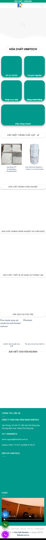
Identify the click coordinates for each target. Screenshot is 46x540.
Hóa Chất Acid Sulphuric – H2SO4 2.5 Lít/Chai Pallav (34, 168)
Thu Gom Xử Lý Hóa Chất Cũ (34, 344)
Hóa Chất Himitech (21, 532)
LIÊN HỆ (23, 529)
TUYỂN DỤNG (39, 529)
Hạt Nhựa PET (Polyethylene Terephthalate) (11, 169)
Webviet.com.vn (23, 535)
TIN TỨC (30, 529)
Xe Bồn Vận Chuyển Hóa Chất (11, 345)
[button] (42, 5)
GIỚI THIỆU (15, 529)
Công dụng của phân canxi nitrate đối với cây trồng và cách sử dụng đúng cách (23, 391)
